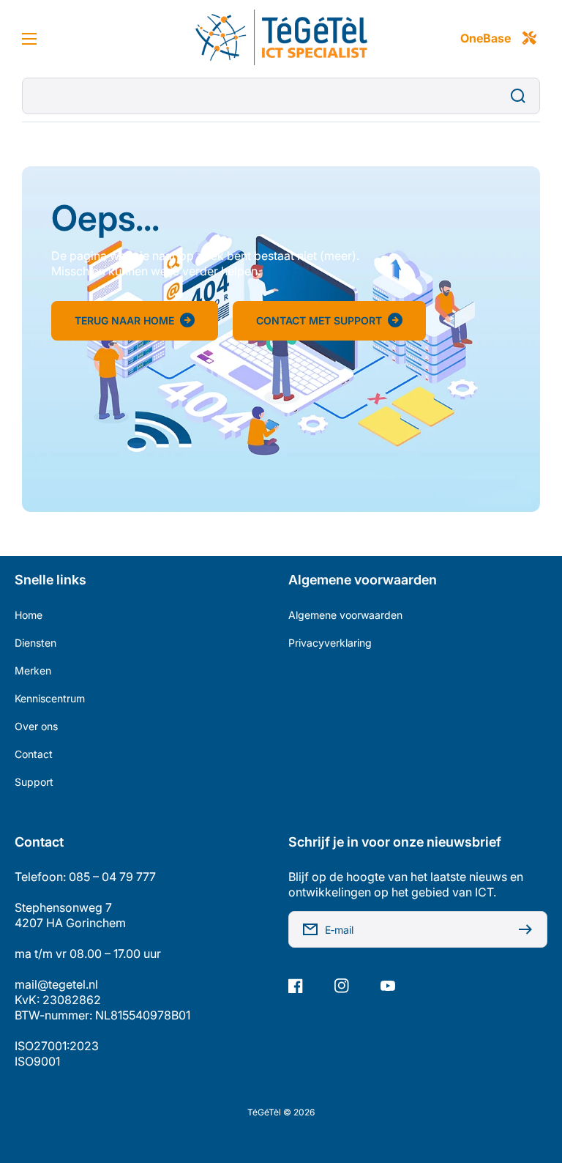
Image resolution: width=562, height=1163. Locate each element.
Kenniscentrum (50, 698)
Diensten (35, 642)
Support (34, 782)
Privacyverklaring (330, 642)
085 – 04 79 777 (112, 876)
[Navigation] (29, 38)
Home (28, 615)
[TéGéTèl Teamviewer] (529, 39)
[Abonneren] (529, 929)
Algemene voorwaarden (345, 615)
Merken (33, 670)
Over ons (36, 726)
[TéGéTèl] (281, 39)
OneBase (485, 38)
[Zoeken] (521, 96)
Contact (34, 754)
